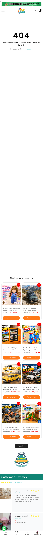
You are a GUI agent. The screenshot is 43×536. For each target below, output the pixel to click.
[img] (5, 482)
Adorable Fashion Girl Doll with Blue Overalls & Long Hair (11, 309)
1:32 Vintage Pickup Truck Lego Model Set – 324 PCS (10, 388)
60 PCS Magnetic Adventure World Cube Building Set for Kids (31, 428)
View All (20, 446)
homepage (28, 49)
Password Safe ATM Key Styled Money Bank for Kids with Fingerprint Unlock (11, 349)
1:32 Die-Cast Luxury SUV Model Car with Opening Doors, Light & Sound (30, 309)
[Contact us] (4, 528)
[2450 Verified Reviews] (21, 467)
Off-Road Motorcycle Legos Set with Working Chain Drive (11, 428)
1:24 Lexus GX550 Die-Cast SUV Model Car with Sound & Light (31, 388)
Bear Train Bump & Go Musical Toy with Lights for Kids (31, 349)
